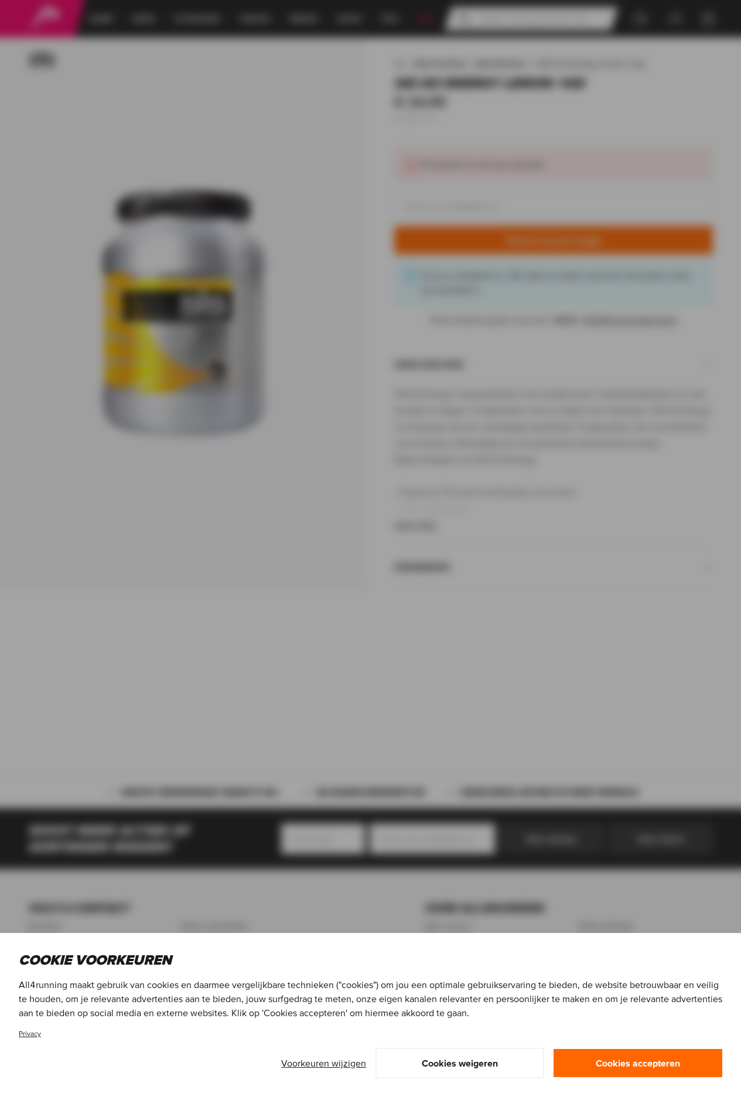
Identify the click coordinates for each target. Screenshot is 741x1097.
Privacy (30, 1033)
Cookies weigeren (460, 1063)
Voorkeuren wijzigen (323, 1063)
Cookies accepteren (638, 1063)
